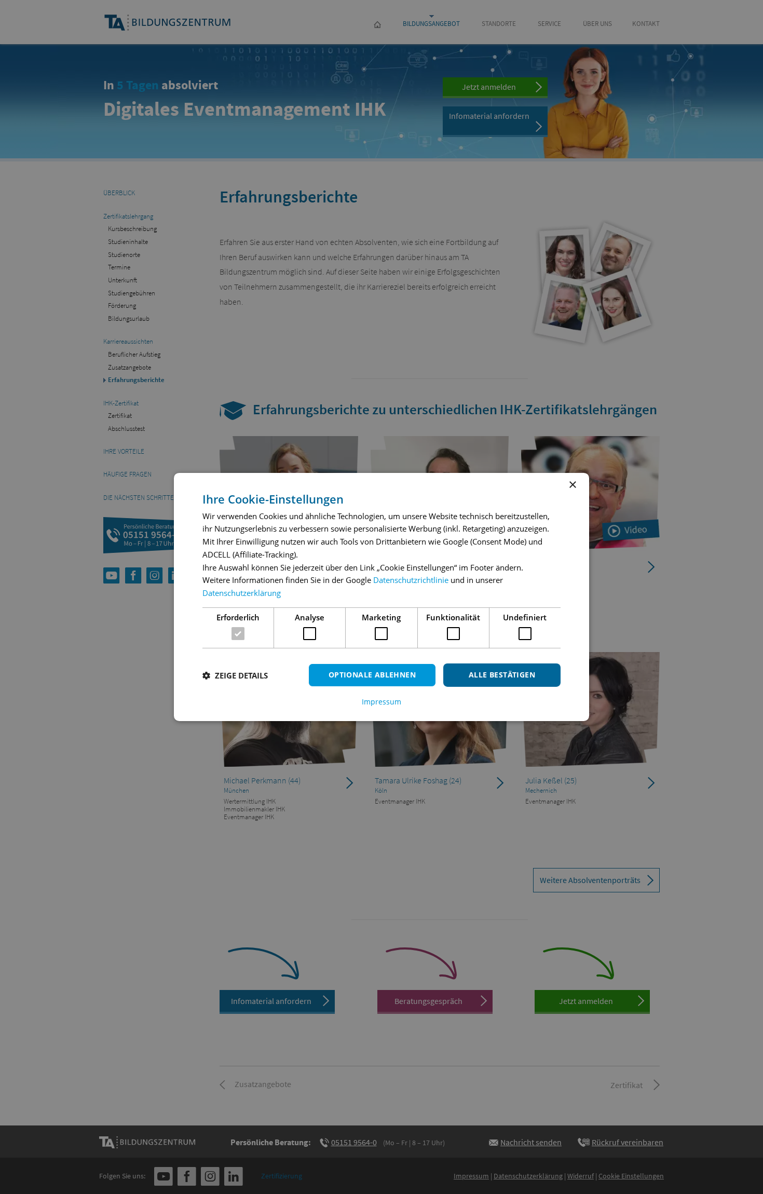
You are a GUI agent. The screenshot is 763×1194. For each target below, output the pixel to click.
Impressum (381, 702)
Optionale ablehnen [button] (372, 675)
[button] (235, 675)
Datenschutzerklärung (241, 593)
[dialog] (381, 597)
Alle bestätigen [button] (502, 675)
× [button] (572, 485)
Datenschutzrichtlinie (410, 580)
